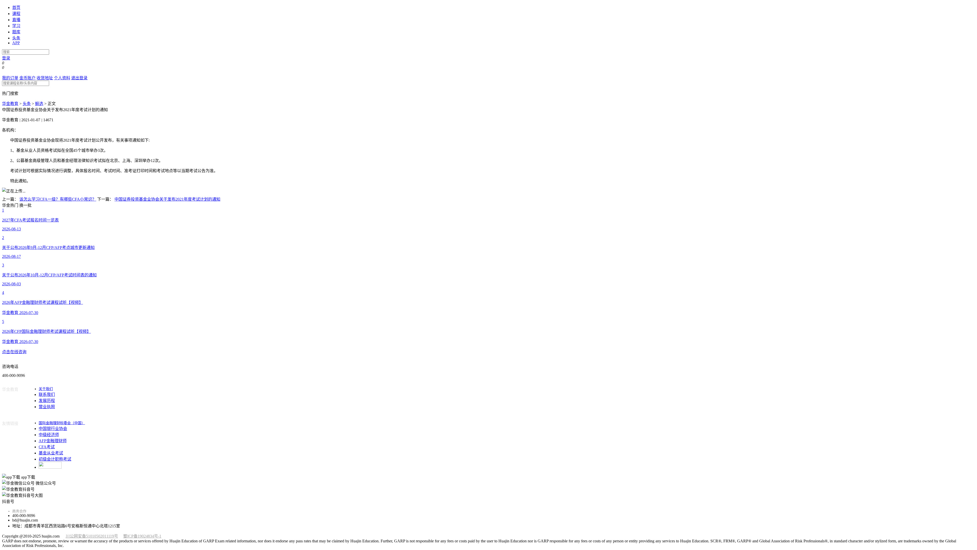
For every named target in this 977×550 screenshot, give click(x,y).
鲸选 (39, 103)
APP (16, 43)
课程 (16, 13)
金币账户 (27, 78)
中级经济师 (49, 435)
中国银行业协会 (53, 428)
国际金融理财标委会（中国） (62, 423)
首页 (16, 7)
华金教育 (10, 103)
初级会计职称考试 (55, 459)
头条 (16, 38)
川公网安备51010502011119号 (92, 536)
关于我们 (46, 389)
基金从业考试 (51, 453)
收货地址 (45, 78)
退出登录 (79, 78)
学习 (16, 26)
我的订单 (10, 78)
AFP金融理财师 (53, 441)
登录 (6, 58)
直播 (16, 20)
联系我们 (47, 394)
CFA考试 (47, 447)
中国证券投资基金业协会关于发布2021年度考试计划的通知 (167, 199)
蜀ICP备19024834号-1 (142, 536)
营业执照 (47, 407)
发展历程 (47, 400)
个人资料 (62, 78)
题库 (16, 32)
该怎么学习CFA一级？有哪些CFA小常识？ (57, 199)
